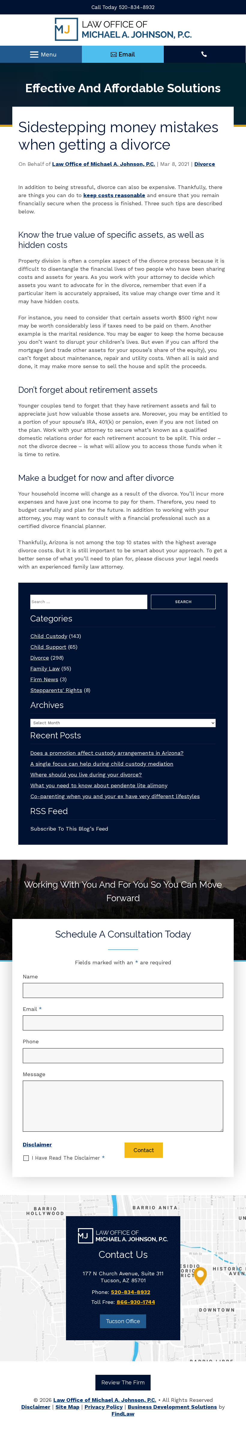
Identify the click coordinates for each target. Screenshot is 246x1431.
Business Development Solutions (172, 1407)
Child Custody (48, 636)
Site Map (68, 1407)
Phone (31, 1041)
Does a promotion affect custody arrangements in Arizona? (107, 753)
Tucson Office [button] (123, 1321)
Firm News (44, 679)
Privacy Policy (104, 1407)
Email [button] (126, 54)
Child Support (48, 647)
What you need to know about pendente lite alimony (98, 785)
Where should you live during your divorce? (86, 774)
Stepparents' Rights (56, 690)
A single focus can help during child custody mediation (101, 764)
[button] (43, 54)
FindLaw (123, 1414)
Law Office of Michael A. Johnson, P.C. (103, 164)
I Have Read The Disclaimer (68, 1158)
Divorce (204, 164)
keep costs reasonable (114, 195)
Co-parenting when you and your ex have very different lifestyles (115, 796)
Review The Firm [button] (123, 1382)
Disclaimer (37, 1144)
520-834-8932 (136, 7)
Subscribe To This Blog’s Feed (69, 828)
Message (34, 1074)
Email (32, 1009)
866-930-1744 (136, 1302)
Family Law (45, 668)
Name (30, 976)
